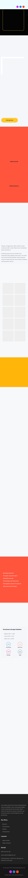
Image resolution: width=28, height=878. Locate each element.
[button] (8, 644)
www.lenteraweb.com (17, 875)
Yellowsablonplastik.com (19, 867)
